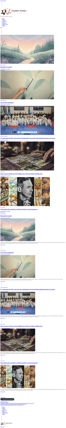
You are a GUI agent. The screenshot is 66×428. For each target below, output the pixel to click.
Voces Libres (4, 23)
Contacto (3, 414)
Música (3, 22)
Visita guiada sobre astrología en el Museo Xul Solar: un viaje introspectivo (19, 209)
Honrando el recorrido (6, 67)
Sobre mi (3, 407)
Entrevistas (4, 20)
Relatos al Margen (5, 24)
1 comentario (6, 140)
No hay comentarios (7, 104)
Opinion (3, 19)
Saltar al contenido (3, 0)
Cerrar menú (2, 426)
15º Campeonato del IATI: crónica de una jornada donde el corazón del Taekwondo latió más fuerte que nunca (27, 138)
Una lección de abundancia (7, 102)
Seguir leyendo (2, 105)
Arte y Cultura (4, 21)
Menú (1, 27)
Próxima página (2, 397)
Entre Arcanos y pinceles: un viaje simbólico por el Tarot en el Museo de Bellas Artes (21, 173)
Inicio (3, 18)
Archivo (3, 413)
